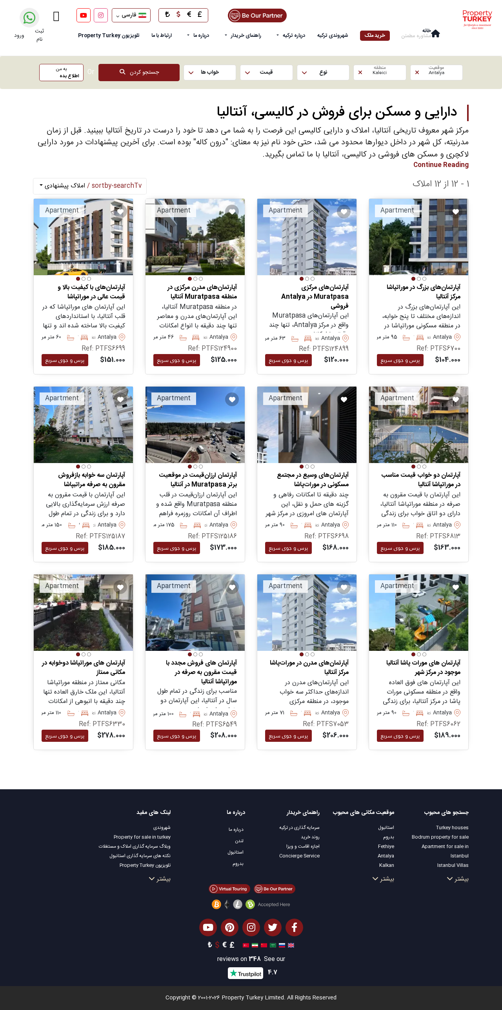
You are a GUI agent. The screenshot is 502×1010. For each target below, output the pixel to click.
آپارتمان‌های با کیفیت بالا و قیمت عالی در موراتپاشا (91, 292)
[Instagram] (101, 15)
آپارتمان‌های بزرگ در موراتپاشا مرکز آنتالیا (423, 292)
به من (67, 72)
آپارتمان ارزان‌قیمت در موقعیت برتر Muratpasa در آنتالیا (198, 480)
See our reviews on (251, 959)
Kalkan (386, 865)
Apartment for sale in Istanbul (445, 851)
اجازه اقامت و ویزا (303, 846)
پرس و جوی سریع (400, 360)
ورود (19, 35)
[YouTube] (83, 15)
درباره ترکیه (294, 35)
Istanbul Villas (453, 865)
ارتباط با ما (161, 35)
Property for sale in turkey (142, 837)
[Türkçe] (244, 945)
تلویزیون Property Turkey (145, 865)
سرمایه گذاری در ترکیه (299, 828)
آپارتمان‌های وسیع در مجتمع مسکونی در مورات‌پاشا (313, 480)
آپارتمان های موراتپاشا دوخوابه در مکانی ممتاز (83, 668)
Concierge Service (299, 856)
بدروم (388, 837)
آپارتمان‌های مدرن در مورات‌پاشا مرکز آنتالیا (309, 668)
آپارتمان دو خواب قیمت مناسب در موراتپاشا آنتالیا (420, 480)
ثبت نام (39, 35)
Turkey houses (452, 828)
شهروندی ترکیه (332, 35)
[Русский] (281, 945)
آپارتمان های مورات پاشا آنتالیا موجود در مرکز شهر (423, 668)
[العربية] (271, 945)
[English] (290, 945)
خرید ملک (375, 35)
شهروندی (162, 828)
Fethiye (386, 846)
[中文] (262, 945)
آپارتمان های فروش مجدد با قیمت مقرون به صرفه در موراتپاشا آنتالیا (201, 673)
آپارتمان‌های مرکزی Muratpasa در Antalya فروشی (315, 297)
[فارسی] (253, 945)
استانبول (386, 828)
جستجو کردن (142, 72)
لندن (239, 841)
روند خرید (310, 837)
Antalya (386, 856)
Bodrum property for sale (440, 837)
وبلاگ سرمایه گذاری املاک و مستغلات (135, 846)
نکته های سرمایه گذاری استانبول (140, 856)
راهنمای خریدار (246, 35)
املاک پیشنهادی (92, 186)
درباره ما (201, 35)
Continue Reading (441, 165)
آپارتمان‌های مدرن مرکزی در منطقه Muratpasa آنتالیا (202, 292)
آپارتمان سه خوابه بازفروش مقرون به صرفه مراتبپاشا (91, 480)
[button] (436, 72)
